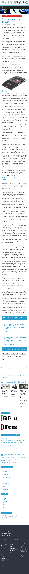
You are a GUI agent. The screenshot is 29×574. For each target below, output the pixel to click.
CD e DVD (5, 486)
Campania (12, 550)
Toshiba (4, 499)
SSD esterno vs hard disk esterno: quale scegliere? (12, 446)
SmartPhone (5, 474)
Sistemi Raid (5, 479)
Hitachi (4, 502)
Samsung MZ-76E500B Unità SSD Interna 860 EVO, (14, 328)
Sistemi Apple (6, 483)
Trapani (2, 564)
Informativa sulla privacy (6, 531)
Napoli (11, 544)
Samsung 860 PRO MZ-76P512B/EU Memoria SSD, (15, 338)
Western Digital (6, 496)
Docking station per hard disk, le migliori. (14, 392)
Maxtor (4, 504)
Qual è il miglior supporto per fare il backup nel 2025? (12, 440)
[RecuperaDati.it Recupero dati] (2, 7)
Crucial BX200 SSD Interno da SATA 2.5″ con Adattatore (15, 343)
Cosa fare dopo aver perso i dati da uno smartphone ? (12, 376)
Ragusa (2, 560)
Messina (3, 556)
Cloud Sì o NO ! (4, 438)
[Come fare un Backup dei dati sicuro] (5, 385)
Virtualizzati (5, 489)
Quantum (5, 508)
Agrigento (3, 547)
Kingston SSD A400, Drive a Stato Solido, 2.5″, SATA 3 (14, 325)
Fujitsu (4, 505)
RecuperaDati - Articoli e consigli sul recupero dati (12, 15)
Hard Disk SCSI (6, 482)
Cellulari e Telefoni (7, 477)
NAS (4, 480)
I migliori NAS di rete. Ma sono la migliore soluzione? (12, 452)
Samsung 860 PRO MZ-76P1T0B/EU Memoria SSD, (15, 340)
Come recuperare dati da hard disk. (8, 462)
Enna (2, 554)
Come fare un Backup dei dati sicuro (5, 392)
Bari (11, 546)
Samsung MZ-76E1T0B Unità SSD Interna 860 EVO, (14, 330)
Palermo (3, 558)
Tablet (4, 476)
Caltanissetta (4, 549)
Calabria (12, 554)
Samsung (5, 501)
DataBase (5, 488)
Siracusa (3, 562)
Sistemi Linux (5, 485)
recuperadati (12, 24)
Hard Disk (5, 470)
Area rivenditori (4, 529)
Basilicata (12, 548)
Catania (2, 552)
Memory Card (6, 473)
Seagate (4, 498)
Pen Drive (5, 471)
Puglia (11, 552)
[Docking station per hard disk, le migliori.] (14, 385)
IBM (4, 507)
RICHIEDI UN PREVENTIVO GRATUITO (15, 349)
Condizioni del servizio (6, 535)
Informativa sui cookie (6, 533)
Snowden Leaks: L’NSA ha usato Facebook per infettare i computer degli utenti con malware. (23, 396)
